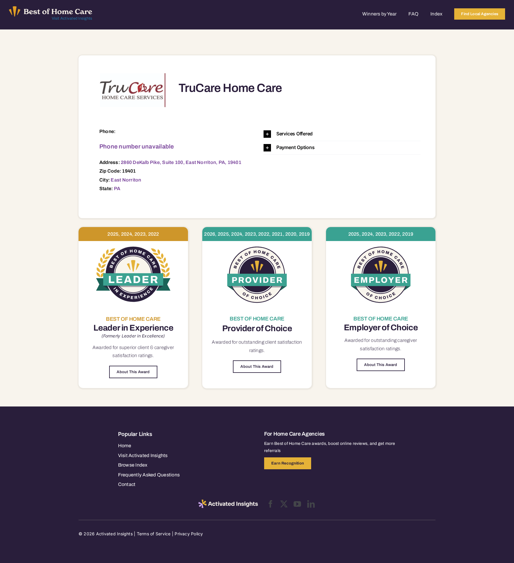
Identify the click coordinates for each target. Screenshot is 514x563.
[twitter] (284, 504)
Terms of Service (154, 533)
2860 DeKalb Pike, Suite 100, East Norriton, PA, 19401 (181, 162)
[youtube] (297, 504)
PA (117, 188)
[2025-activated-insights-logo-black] (228, 502)
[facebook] (270, 504)
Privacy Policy (189, 533)
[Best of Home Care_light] (50, 9)
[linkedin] (311, 504)
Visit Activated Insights (72, 18)
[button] (342, 134)
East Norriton (126, 179)
